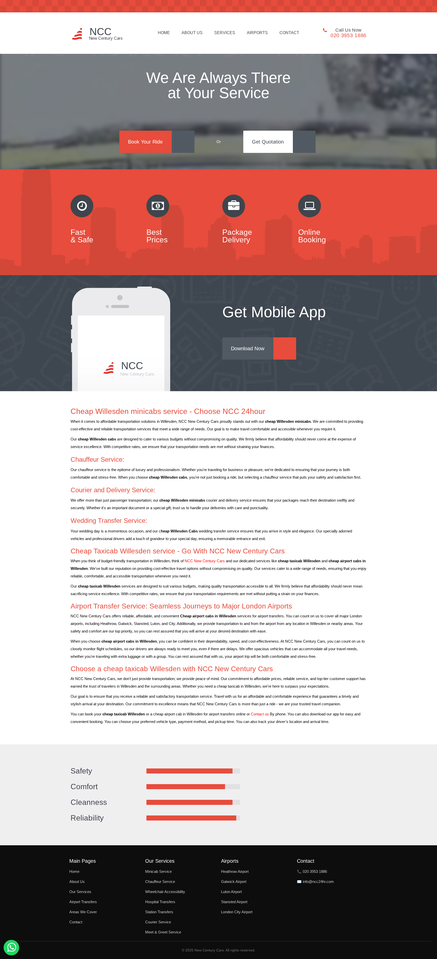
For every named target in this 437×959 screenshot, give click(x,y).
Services (224, 33)
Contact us (260, 714)
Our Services (80, 892)
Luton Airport (231, 892)
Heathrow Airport (235, 871)
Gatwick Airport (233, 881)
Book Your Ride (145, 142)
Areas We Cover (83, 912)
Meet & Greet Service (163, 932)
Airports (257, 33)
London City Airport (236, 912)
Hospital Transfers (160, 902)
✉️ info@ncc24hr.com (315, 881)
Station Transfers (159, 912)
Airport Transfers (83, 902)
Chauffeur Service (160, 881)
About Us (192, 33)
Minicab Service (158, 871)
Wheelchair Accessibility (165, 892)
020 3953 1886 (348, 35)
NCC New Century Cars (205, 561)
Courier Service (158, 922)
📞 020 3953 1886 (312, 871)
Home (164, 33)
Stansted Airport (234, 902)
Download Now (247, 348)
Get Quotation (268, 142)
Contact (289, 33)
